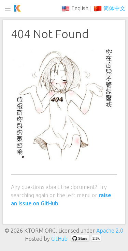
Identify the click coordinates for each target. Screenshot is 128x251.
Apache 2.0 (109, 231)
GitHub (59, 239)
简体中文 (114, 8)
